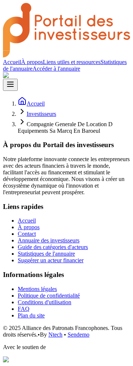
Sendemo (78, 334)
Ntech (55, 334)
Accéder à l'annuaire (56, 68)
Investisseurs (41, 114)
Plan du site (31, 315)
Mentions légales (37, 289)
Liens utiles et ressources (71, 62)
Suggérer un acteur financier (50, 260)
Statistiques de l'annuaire (46, 253)
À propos (32, 62)
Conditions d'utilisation (44, 302)
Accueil (12, 62)
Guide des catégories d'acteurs (53, 247)
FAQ (24, 309)
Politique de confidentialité (49, 295)
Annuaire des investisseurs (48, 240)
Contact (27, 234)
